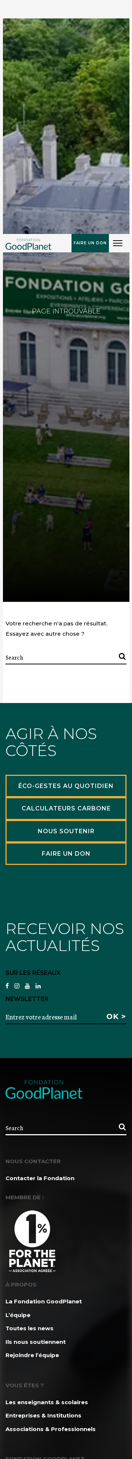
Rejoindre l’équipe (32, 1355)
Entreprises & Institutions (43, 1415)
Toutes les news (30, 1328)
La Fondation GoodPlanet (44, 1301)
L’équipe (18, 1314)
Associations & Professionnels (51, 1429)
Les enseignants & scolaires (47, 1402)
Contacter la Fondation (40, 1178)
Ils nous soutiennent (36, 1341)
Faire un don (90, 243)
